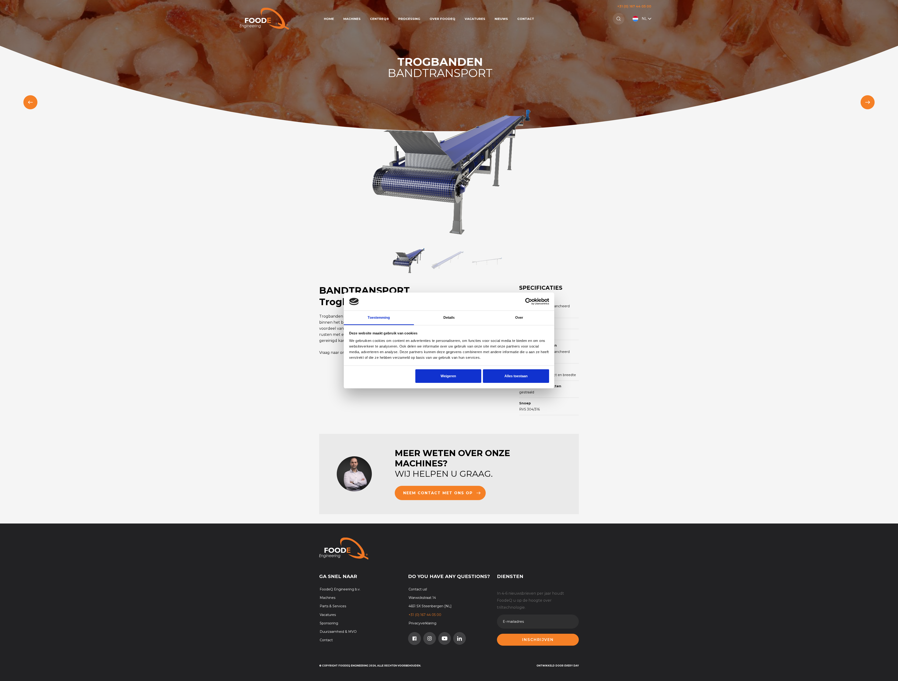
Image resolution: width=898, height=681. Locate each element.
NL (644, 18)
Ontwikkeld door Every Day (557, 665)
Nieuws (501, 19)
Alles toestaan (516, 376)
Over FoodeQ (442, 19)
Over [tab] (519, 317)
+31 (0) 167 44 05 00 (634, 6)
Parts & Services (333, 606)
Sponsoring (329, 623)
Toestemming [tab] (379, 317)
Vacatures (475, 19)
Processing (409, 19)
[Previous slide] (30, 102)
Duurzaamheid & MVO (338, 632)
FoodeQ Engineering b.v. (340, 589)
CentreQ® (379, 19)
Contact (525, 19)
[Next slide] (868, 102)
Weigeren (448, 376)
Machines (352, 19)
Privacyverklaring (422, 623)
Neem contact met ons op (438, 493)
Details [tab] (449, 317)
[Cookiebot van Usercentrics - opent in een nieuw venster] (528, 301)
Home (329, 19)
